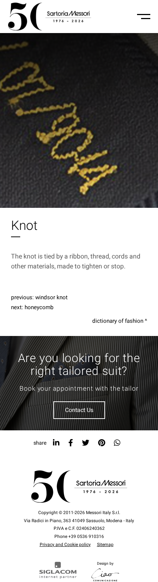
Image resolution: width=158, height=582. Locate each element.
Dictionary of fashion (117, 321)
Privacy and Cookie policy (65, 544)
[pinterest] (101, 443)
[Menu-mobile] (143, 16)
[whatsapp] (117, 443)
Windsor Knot (51, 297)
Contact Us (79, 410)
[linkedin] (56, 443)
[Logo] (49, 16)
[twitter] (85, 443)
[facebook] (70, 443)
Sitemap (105, 544)
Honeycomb (39, 307)
